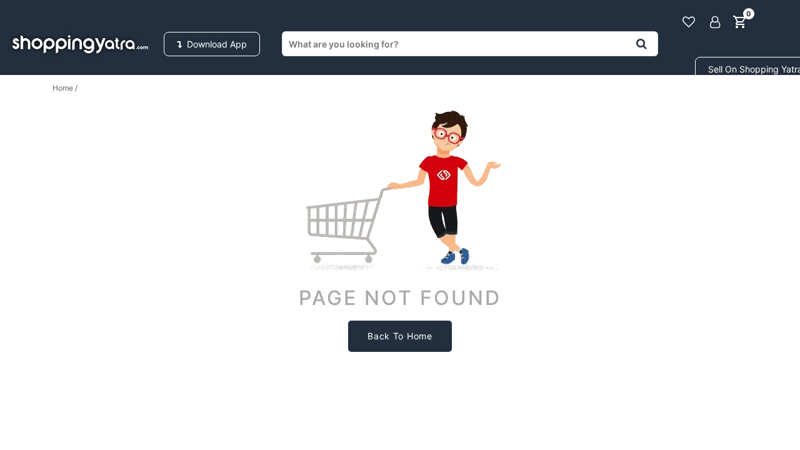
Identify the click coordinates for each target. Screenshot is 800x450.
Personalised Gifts (551, 106)
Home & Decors (415, 106)
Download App (214, 44)
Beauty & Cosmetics (700, 106)
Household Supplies (79, 106)
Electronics (298, 106)
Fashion (199, 106)
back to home (400, 336)
